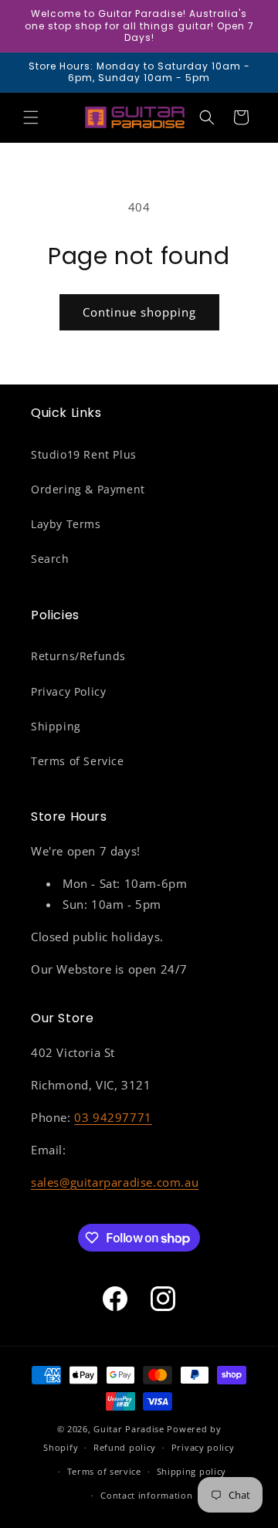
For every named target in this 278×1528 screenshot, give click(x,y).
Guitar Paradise (128, 1429)
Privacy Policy (68, 691)
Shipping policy (192, 1471)
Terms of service (104, 1471)
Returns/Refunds (78, 656)
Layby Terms (66, 524)
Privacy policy (203, 1447)
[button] (31, 117)
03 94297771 (113, 1117)
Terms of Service (77, 761)
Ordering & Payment (88, 489)
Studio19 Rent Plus (84, 454)
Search (50, 558)
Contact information (146, 1495)
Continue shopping (139, 312)
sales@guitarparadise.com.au (114, 1182)
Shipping (56, 726)
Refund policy (124, 1447)
